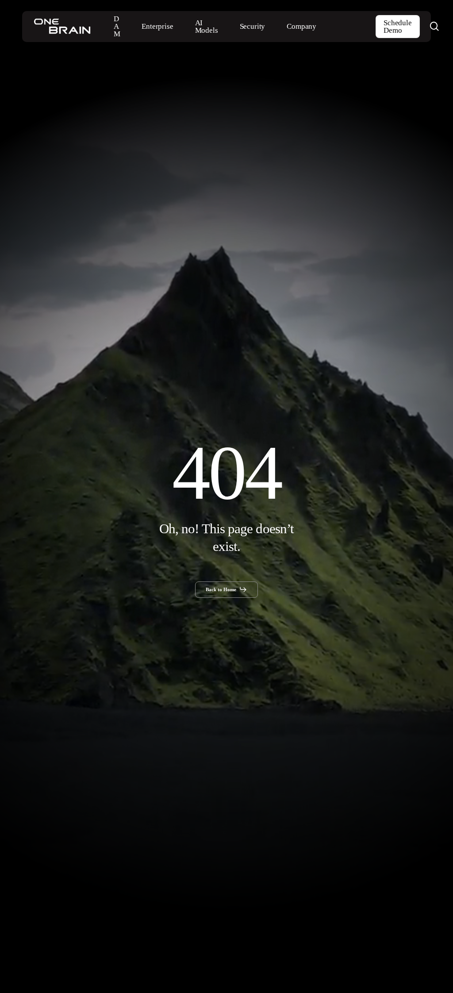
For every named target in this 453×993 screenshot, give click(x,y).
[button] (227, 589)
